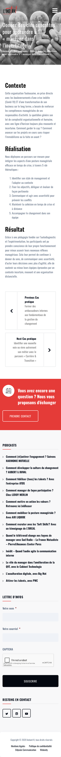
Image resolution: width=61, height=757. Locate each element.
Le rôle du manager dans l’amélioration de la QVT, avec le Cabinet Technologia (30, 564)
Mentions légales (18, 746)
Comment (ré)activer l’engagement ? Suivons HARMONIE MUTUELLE (31, 458)
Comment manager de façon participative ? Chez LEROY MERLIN (29, 492)
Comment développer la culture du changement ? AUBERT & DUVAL (32, 470)
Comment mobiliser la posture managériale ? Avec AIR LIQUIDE (31, 515)
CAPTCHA (8, 649)
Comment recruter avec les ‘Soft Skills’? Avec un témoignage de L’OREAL (31, 526)
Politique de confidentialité (40, 746)
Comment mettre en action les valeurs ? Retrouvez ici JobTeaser (28, 503)
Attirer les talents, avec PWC (22, 580)
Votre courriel (11, 629)
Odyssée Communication (25, 750)
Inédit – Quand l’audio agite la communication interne (31, 553)
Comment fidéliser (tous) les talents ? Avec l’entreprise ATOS (30, 481)
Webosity (44, 750)
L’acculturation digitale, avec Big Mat (26, 573)
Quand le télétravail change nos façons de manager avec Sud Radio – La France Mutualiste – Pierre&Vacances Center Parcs (32, 539)
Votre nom (9, 608)
